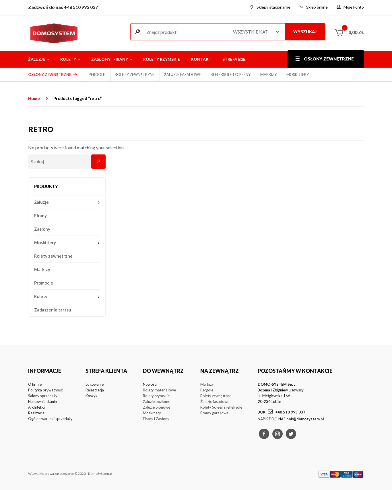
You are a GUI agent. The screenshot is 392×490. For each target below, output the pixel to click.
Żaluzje (36, 59)
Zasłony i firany (109, 59)
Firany (40, 215)
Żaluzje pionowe (156, 407)
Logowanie (95, 384)
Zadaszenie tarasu (52, 309)
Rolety (68, 59)
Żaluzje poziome (156, 401)
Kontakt (201, 59)
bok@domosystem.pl (305, 419)
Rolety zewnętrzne (134, 74)
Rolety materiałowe (159, 390)
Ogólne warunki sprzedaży (50, 418)
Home (34, 98)
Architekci (36, 407)
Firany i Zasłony (156, 418)
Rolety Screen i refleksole (221, 407)
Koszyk (92, 395)
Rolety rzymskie (161, 59)
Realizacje (36, 413)
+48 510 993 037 (289, 412)
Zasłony (42, 229)
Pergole (97, 74)
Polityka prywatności (45, 390)
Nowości (150, 384)
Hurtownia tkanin (42, 401)
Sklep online (317, 7)
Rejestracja (95, 390)
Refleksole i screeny (231, 74)
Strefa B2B (234, 59)
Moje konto (354, 7)
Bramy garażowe (214, 413)
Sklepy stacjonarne (273, 7)
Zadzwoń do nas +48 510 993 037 (63, 7)
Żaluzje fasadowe (182, 74)
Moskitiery (297, 74)
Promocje (43, 282)
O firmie (35, 384)
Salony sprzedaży (42, 395)
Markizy (268, 74)
